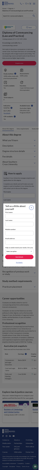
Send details (19, 257)
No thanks (19, 262)
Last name (8, 220)
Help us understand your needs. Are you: (19, 247)
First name (9, 212)
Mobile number (10, 229)
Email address (10, 238)
